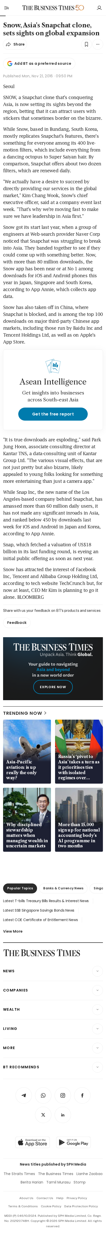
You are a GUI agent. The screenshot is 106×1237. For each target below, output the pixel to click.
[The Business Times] (48, 7)
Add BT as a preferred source (42, 63)
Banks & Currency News (63, 888)
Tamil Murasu (58, 1182)
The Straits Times (19, 1173)
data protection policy (81, 1206)
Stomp (80, 1182)
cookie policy (51, 1206)
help (60, 1198)
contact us (45, 1198)
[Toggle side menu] (6, 8)
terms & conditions (23, 1206)
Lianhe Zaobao (89, 1173)
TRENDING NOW (22, 713)
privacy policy (77, 1198)
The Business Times (55, 1173)
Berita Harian (32, 1182)
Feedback (16, 622)
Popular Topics (20, 888)
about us (26, 1198)
